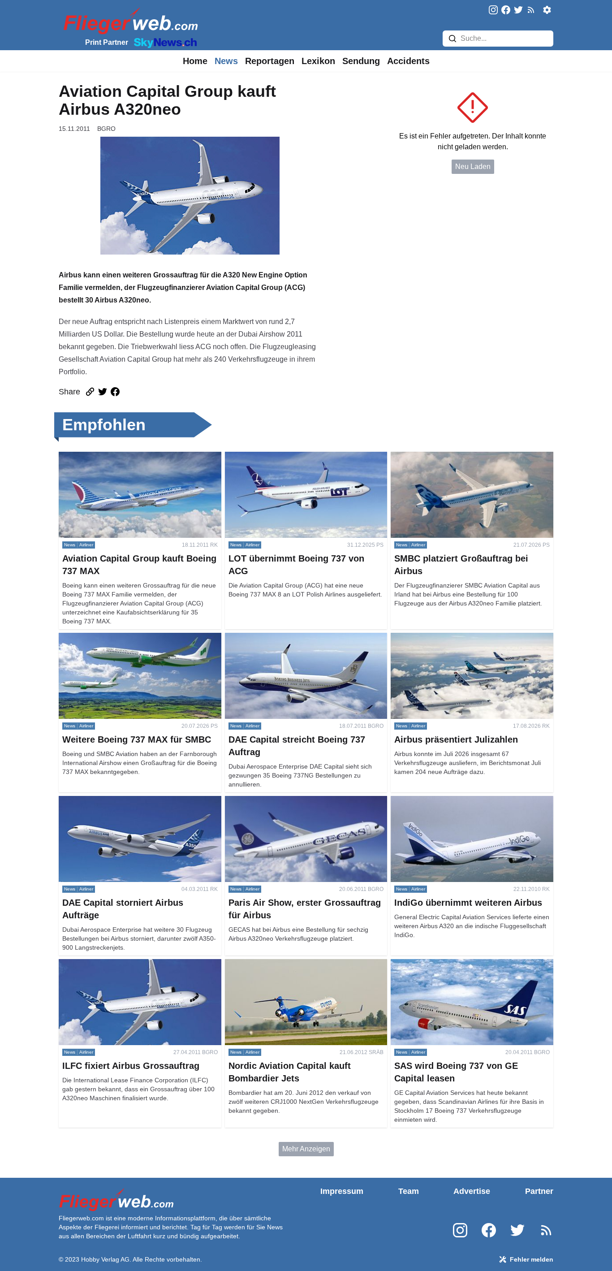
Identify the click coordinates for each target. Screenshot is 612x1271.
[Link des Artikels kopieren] (90, 391)
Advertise (471, 1191)
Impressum (341, 1191)
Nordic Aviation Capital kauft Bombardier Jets (297, 964)
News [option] (226, 61)
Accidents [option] (408, 61)
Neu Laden (473, 166)
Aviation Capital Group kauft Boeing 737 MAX (131, 457)
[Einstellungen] (547, 10)
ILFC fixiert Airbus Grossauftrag (108, 964)
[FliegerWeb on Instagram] (493, 10)
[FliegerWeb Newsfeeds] (531, 10)
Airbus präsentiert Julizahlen (436, 638)
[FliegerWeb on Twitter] (518, 10)
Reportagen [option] (269, 61)
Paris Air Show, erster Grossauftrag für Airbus (296, 801)
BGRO (106, 128)
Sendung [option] (361, 61)
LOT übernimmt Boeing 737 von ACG (284, 457)
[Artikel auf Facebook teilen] (115, 391)
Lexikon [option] (318, 61)
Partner (539, 1191)
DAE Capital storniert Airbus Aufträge (117, 801)
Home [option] (195, 61)
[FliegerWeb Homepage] (129, 20)
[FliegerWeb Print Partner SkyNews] (163, 42)
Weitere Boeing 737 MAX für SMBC (115, 638)
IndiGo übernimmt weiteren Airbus (444, 801)
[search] (452, 38)
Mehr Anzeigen (306, 1149)
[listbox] (195, 61)
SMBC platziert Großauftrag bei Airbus (451, 457)
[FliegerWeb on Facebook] (506, 10)
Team (408, 1191)
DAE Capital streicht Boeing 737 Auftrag (288, 638)
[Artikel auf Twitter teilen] (102, 391)
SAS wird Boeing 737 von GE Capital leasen (462, 964)
